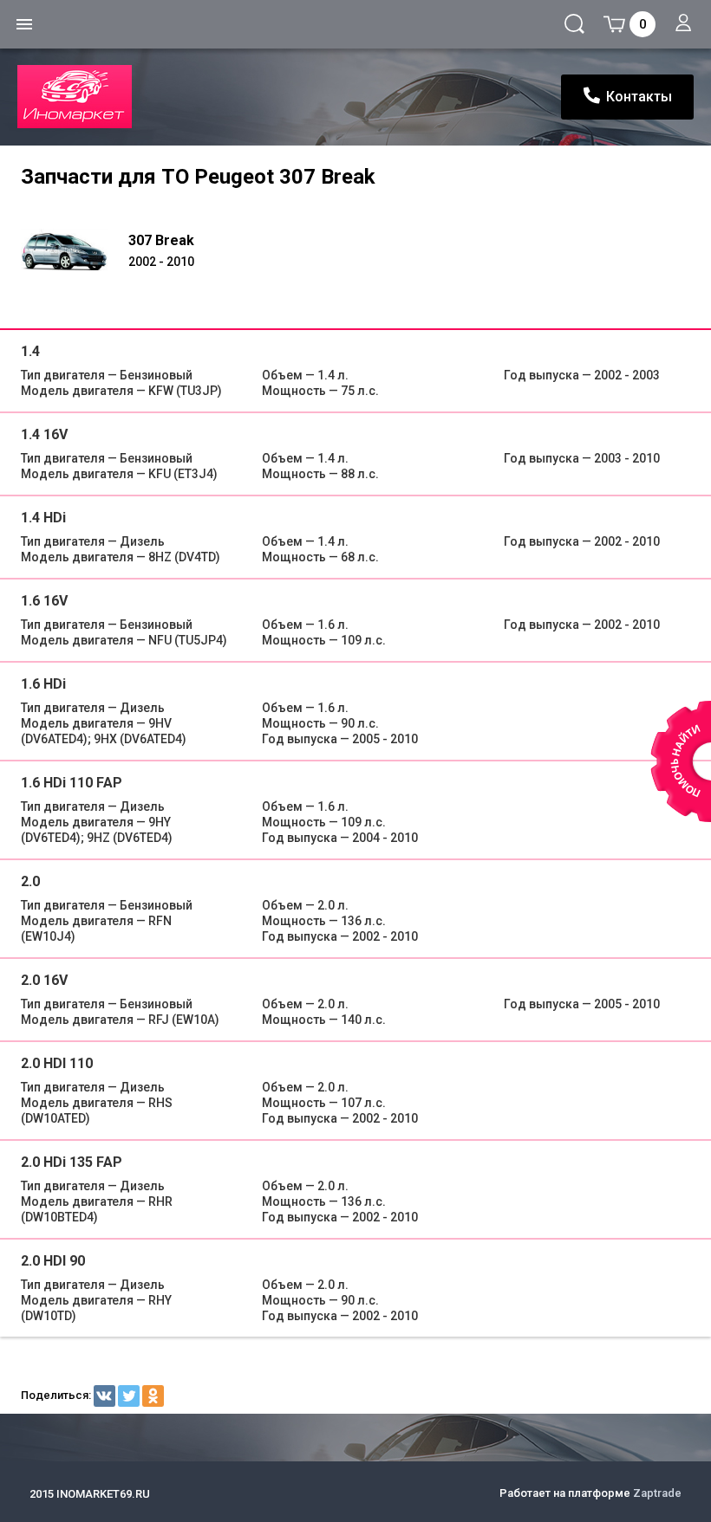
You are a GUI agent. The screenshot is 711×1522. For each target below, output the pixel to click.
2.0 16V (44, 980)
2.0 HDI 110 (57, 1063)
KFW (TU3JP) (121, 391)
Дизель (93, 541)
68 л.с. (320, 557)
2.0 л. (305, 905)
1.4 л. (305, 375)
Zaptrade (657, 1492)
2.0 (30, 881)
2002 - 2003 (582, 375)
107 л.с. (324, 1103)
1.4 (30, 351)
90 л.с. (320, 723)
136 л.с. (324, 921)
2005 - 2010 (340, 739)
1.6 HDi (43, 684)
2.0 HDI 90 (53, 1261)
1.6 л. (305, 624)
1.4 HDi (43, 517)
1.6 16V (44, 601)
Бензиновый (106, 375)
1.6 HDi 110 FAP (71, 782)
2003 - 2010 (582, 458)
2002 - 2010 (582, 541)
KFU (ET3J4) (119, 474)
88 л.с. (320, 474)
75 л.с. (320, 391)
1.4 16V (44, 434)
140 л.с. (324, 1020)
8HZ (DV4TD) (120, 557)
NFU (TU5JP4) (124, 640)
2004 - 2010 (340, 838)
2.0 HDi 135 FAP (71, 1162)
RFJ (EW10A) (120, 1020)
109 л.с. (324, 640)
